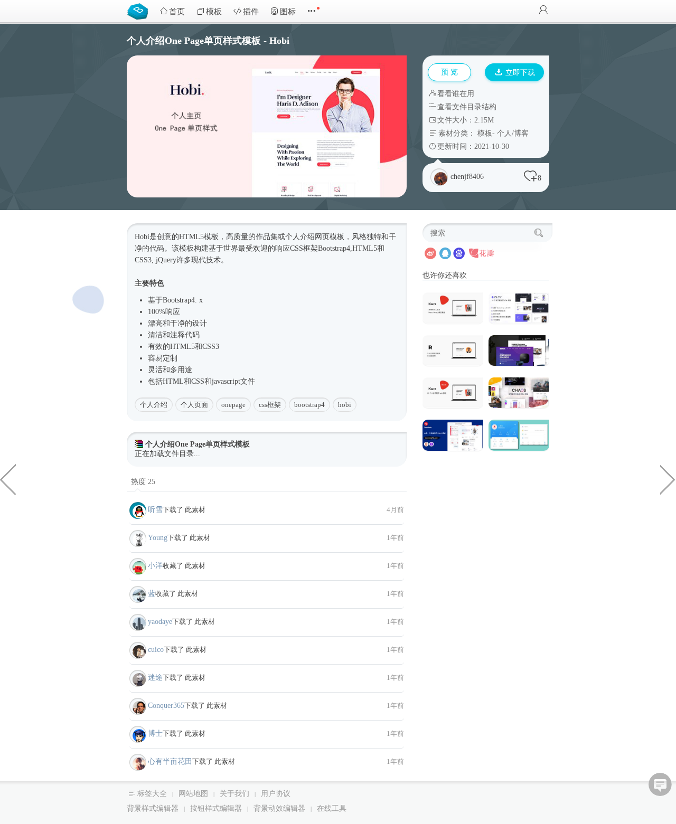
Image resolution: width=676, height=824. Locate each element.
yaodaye (160, 622)
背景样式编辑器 (153, 808)
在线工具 (331, 808)
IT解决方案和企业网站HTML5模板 (668, 479)
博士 (155, 733)
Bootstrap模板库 (140, 10)
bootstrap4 (309, 405)
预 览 (449, 72)
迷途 (155, 677)
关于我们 (234, 794)
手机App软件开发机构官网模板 (8, 479)
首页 (177, 11)
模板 (214, 11)
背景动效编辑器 (279, 808)
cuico (156, 649)
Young (157, 538)
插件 (251, 11)
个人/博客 (513, 133)
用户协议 (275, 794)
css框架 (270, 405)
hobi (344, 405)
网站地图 (193, 794)
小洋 (155, 566)
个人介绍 (153, 405)
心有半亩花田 (170, 761)
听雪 (155, 510)
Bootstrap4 (334, 248)
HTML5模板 (199, 237)
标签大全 (152, 794)
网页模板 (329, 237)
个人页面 (194, 405)
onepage (233, 405)
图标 (288, 11)
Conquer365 (166, 705)
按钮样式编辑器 (216, 808)
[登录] (543, 11)
